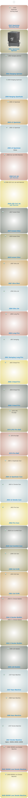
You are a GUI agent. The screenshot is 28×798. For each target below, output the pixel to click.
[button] (14, 2)
